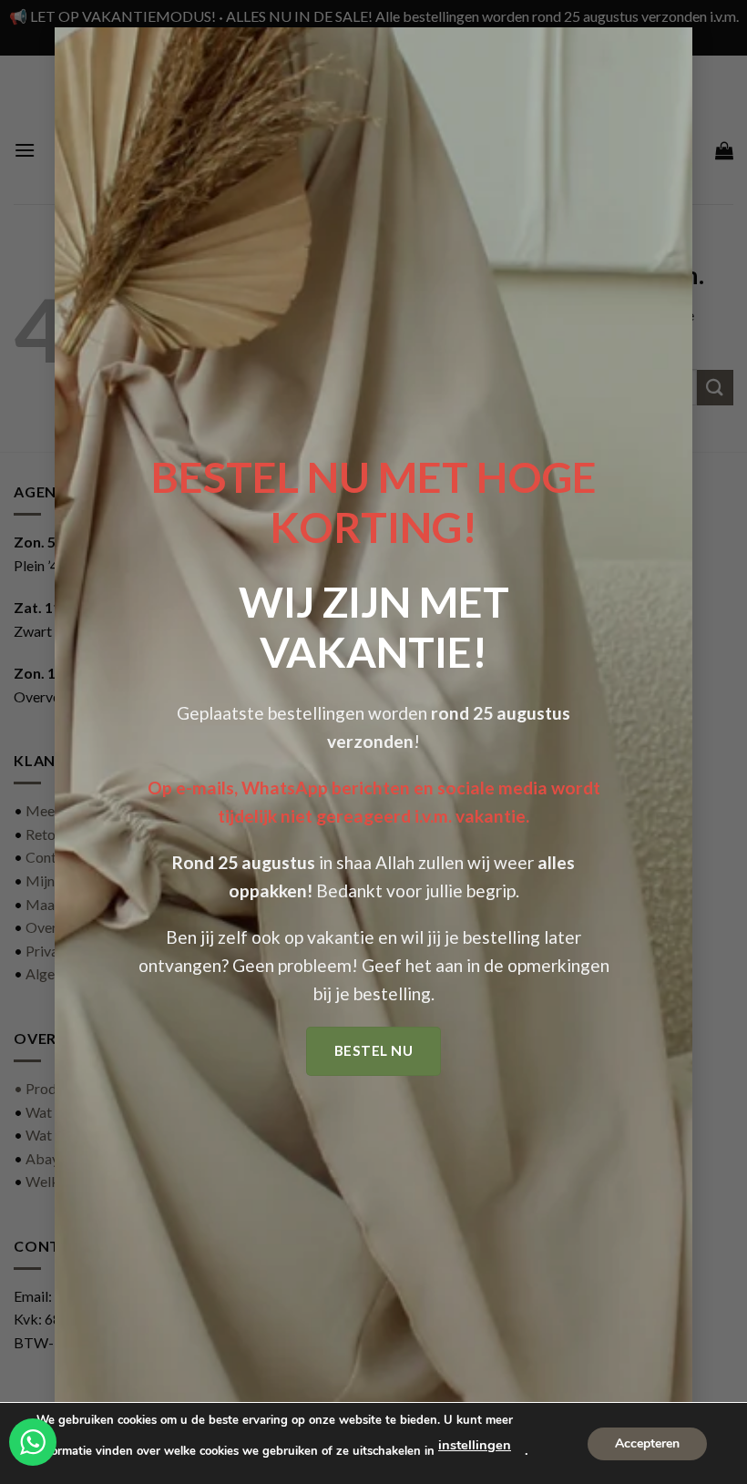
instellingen (474, 1445)
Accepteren (647, 1442)
